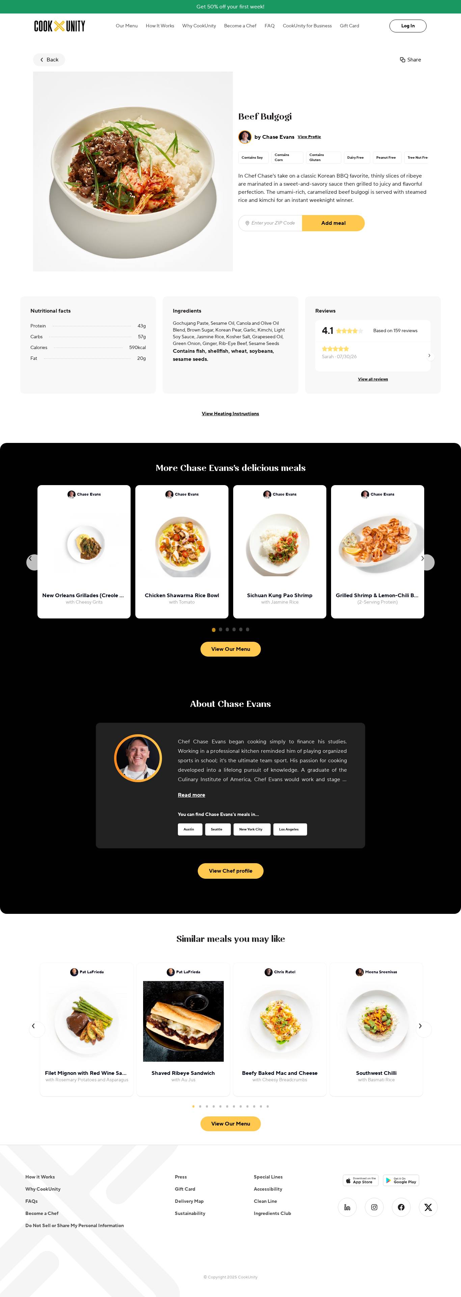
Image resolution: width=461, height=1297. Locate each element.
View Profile (309, 136)
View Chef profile (230, 871)
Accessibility (268, 1189)
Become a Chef (240, 26)
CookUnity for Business (307, 26)
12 (267, 1106)
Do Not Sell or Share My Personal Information (74, 1226)
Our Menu (127, 26)
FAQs (31, 1201)
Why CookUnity (199, 26)
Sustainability (190, 1214)
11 (260, 1106)
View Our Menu (230, 649)
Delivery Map (189, 1201)
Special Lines (268, 1177)
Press (181, 1177)
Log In (408, 26)
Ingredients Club (272, 1214)
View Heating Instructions (230, 414)
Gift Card (349, 26)
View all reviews (373, 379)
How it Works (40, 1177)
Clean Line (265, 1201)
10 (254, 1106)
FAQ (270, 26)
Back (52, 59)
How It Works (160, 26)
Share (414, 59)
